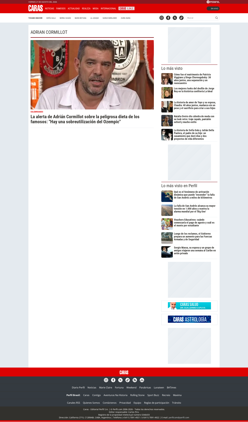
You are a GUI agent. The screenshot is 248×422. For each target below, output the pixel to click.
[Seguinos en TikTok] (181, 18)
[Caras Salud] (189, 308)
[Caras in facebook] (168, 18)
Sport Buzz (153, 395)
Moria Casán (65, 18)
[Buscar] (216, 17)
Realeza (86, 8)
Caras (86, 395)
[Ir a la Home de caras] (35, 10)
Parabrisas (145, 387)
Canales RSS (73, 402)
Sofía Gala (51, 18)
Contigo (96, 395)
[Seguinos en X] (175, 18)
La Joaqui (94, 18)
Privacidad (125, 402)
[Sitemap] (142, 380)
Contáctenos (110, 402)
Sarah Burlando (110, 18)
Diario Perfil (78, 387)
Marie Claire (105, 387)
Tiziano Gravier (35, 18)
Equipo (137, 402)
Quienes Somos (91, 402)
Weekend (131, 387)
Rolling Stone (137, 395)
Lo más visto (172, 68)
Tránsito (176, 402)
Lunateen (159, 387)
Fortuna (119, 387)
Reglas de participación (156, 402)
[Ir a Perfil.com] (213, 2)
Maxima (177, 395)
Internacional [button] (108, 8)
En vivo (214, 8)
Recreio (166, 395)
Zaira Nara (125, 18)
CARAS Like (126, 8)
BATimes (171, 387)
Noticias (49, 8)
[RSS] (135, 380)
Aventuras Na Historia (115, 395)
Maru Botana (80, 18)
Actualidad (74, 8)
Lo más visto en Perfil (179, 185)
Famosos (60, 8)
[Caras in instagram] (161, 18)
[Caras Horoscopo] (189, 321)
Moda (95, 8)
